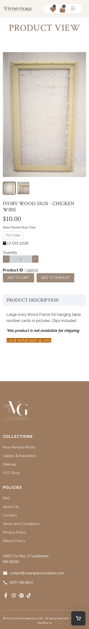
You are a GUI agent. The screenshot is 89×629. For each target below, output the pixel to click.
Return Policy (14, 541)
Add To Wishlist (55, 278)
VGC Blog (11, 473)
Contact (10, 515)
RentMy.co (45, 622)
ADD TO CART (18, 278)
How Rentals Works (19, 447)
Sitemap (10, 464)
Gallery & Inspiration (19, 456)
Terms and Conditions (21, 524)
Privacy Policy (14, 532)
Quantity (10, 252)
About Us (11, 507)
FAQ (6, 498)
